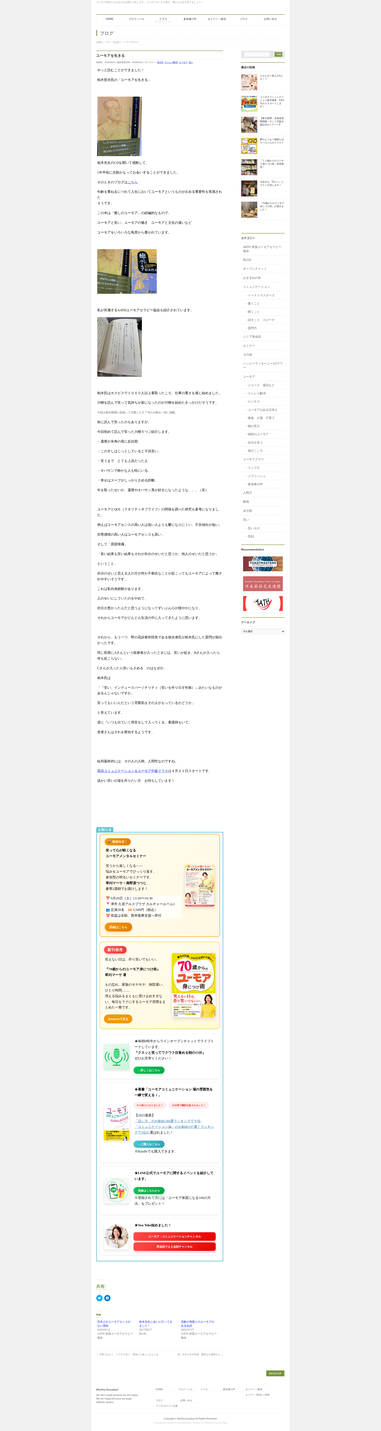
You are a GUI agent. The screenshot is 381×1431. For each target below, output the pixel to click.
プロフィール (185, 1389)
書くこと (254, 303)
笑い (191, 62)
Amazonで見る (118, 1019)
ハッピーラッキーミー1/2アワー (263, 365)
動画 (246, 501)
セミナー (249, 345)
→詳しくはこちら (149, 1070)
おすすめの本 (252, 277)
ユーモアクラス (253, 459)
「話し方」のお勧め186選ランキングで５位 (168, 1121)
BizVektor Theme (191, 1422)
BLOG (160, 62)
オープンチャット (255, 268)
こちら (133, 182)
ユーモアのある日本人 (263, 409)
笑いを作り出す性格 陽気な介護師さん (200, 1354)
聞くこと (254, 311)
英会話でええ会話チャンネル (175, 1246)
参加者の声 (255, 484)
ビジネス (254, 401)
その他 (247, 354)
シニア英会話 (252, 336)
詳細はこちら (118, 927)
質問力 (252, 328)
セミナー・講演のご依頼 (257, 1395)
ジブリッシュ (257, 476)
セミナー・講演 (253, 1389)
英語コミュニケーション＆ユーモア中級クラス (132, 771)
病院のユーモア (258, 434)
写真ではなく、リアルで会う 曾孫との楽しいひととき (127, 1354)
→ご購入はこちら (149, 1144)
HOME (159, 1389)
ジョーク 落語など (261, 385)
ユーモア (183, 62)
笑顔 (251, 536)
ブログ (159, 1400)
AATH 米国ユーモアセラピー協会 (262, 249)
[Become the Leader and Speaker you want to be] (263, 563)
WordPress (173, 1422)
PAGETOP (275, 1373)
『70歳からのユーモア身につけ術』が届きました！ (272, 206)
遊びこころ (255, 450)
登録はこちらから (149, 1190)
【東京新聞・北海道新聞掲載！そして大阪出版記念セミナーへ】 (272, 121)
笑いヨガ (254, 528)
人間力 (247, 492)
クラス (204, 1389)
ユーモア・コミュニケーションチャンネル (174, 1236)
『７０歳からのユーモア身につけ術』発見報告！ (272, 163)
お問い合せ (186, 1400)
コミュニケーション (256, 286)
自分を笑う (255, 442)
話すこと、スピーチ (261, 320)
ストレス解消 (171, 62)
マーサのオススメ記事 (167, 1406)
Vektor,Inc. (209, 1422)
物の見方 (254, 426)
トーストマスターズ (261, 295)
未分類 (247, 510)
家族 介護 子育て (261, 418)
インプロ (254, 467)
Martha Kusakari (186, 1418)
